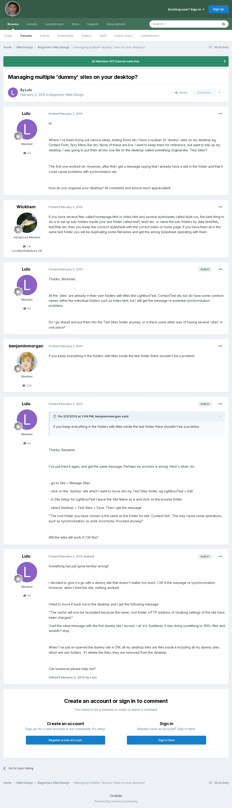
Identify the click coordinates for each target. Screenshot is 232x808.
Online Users (123, 35)
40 (28, 153)
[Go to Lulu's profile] (13, 92)
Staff (103, 35)
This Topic (205, 24)
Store (75, 24)
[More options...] (220, 113)
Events (44, 35)
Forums (26, 35)
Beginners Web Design (66, 95)
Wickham (26, 206)
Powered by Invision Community (116, 801)
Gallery (87, 35)
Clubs (8, 35)
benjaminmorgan (26, 346)
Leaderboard (150, 35)
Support (92, 24)
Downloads (65, 35)
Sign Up (218, 9)
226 (28, 385)
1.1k (28, 246)
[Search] (224, 24)
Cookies (116, 796)
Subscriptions (116, 24)
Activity (32, 24)
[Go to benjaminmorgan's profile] (27, 362)
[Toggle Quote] (55, 416)
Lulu (28, 90)
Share (182, 92)
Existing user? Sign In (185, 9)
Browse (13, 24)
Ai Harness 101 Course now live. (116, 61)
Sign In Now (166, 740)
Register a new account (65, 740)
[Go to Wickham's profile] (27, 223)
